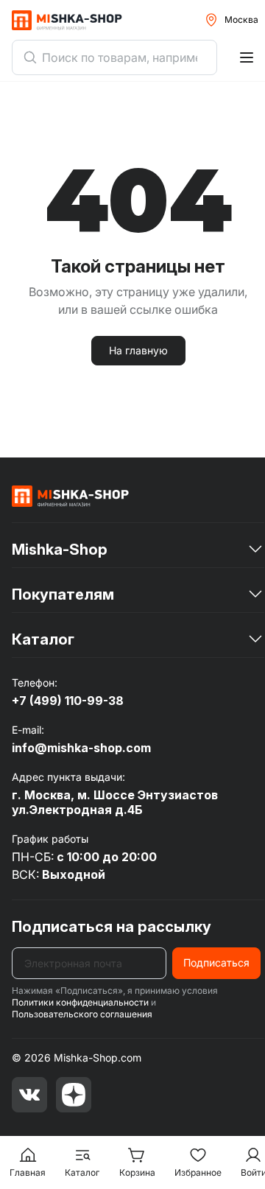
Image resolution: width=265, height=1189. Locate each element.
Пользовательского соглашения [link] (82, 1014)
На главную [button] (138, 350)
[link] (71, 496)
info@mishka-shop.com (81, 747)
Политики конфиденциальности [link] (80, 1002)
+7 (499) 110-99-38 (68, 700)
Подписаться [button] (216, 962)
